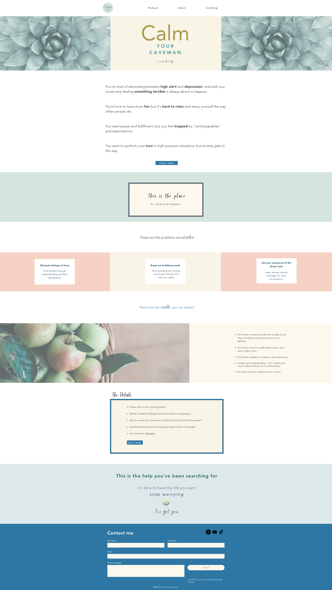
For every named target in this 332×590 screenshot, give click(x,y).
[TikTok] (221, 532)
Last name (172, 541)
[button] (153, 8)
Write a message (114, 563)
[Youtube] (214, 532)
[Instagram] (208, 532)
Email (110, 552)
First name (112, 541)
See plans (150, 433)
